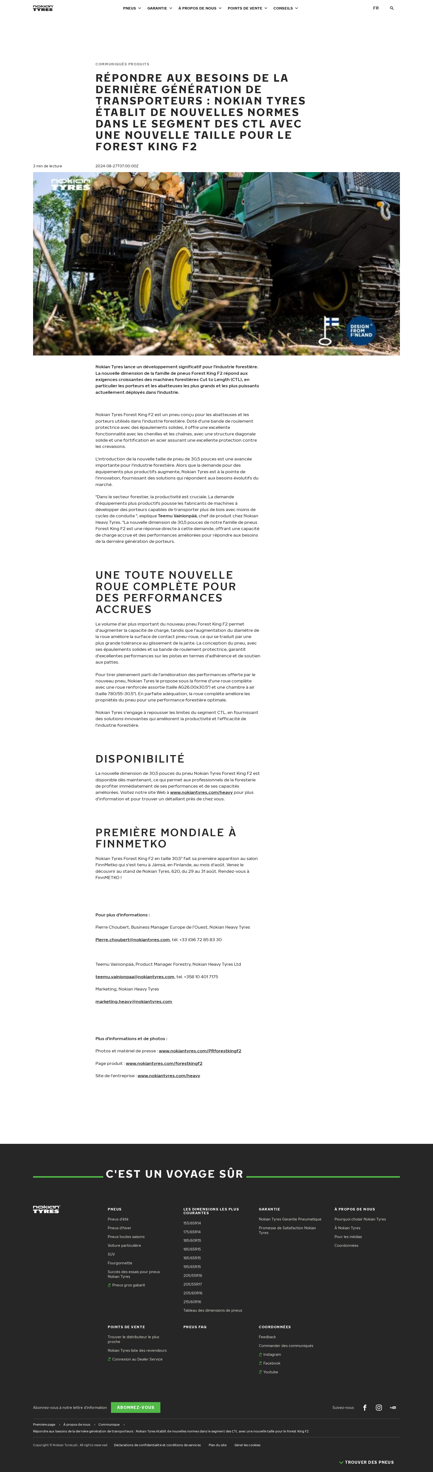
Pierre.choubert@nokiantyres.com (132, 939)
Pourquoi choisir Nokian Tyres (360, 1219)
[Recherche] (392, 8)
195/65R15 (192, 1267)
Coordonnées (346, 1245)
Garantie (157, 8)
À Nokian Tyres (347, 1228)
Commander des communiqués (286, 1345)
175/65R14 (192, 1232)
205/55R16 (192, 1275)
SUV (111, 1254)
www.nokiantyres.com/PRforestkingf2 (200, 1050)
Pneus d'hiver (119, 1228)
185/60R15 (192, 1240)
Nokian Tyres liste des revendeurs (137, 1350)
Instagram (272, 1354)
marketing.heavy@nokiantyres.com (133, 1001)
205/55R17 (192, 1284)
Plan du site (218, 1445)
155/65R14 (192, 1223)
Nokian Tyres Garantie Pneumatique (290, 1219)
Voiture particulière (124, 1245)
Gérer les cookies (247, 1445)
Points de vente (245, 8)
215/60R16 (192, 1302)
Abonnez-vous (135, 1407)
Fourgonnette (120, 1263)
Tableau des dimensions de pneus (212, 1310)
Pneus (129, 8)
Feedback (267, 1337)
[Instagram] (379, 1408)
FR (376, 8)
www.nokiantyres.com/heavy (201, 792)
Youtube (270, 1372)
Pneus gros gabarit (128, 1285)
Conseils (283, 8)
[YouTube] (393, 1408)
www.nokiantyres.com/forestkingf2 (164, 1063)
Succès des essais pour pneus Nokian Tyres (134, 1274)
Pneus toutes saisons (126, 1237)
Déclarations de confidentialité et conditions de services (157, 1445)
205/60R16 (192, 1293)
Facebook (271, 1363)
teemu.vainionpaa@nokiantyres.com (134, 976)
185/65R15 (192, 1249)
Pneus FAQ (195, 1327)
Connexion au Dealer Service (137, 1359)
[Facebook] (365, 1408)
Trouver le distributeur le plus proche (133, 1339)
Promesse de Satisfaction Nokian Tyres (287, 1230)
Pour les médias (348, 1237)
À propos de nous (197, 8)
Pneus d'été (118, 1219)
